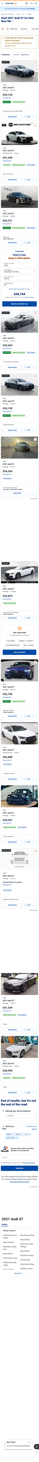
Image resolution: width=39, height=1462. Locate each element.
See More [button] (17, 1273)
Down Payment (8, 276)
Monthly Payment (9, 263)
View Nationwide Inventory (19, 1182)
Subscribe (19, 1168)
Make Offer (17, 493)
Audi (18, 14)
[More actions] (34, 116)
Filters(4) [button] (13, 29)
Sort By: (17, 55)
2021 (29, 14)
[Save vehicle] (35, 62)
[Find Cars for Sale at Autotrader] (11, 3)
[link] (31, 165)
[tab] (4, 1224)
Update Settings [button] (29, 297)
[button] (26, 3)
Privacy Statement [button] (29, 1163)
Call (28, 117)
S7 (24, 14)
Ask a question (19, 652)
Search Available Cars (19, 304)
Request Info (12, 117)
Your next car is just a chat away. (19, 9)
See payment (7, 98)
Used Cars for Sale (7, 14)
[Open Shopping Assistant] (36, 1446)
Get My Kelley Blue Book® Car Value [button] (19, 289)
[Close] (29, 1442)
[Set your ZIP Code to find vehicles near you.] (13, 21)
